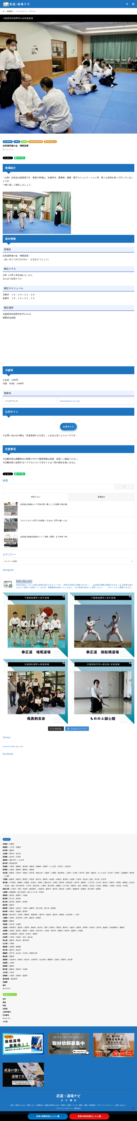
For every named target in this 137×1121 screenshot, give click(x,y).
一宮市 (76, 915)
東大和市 (51, 886)
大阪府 (16, 142)
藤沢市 (48, 889)
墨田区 (83, 882)
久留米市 (12, 960)
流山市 (85, 879)
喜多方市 (12, 860)
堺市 (46, 927)
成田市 (45, 879)
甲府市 (41, 892)
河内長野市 (8, 142)
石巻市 (18, 857)
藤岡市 (25, 870)
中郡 (19, 889)
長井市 (11, 854)
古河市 (60, 866)
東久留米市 (20, 886)
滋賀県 (5, 921)
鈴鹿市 (38, 918)
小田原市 (41, 889)
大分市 (11, 972)
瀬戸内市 (26, 940)
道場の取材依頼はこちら (88, 1116)
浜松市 (18, 908)
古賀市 (56, 960)
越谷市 (93, 873)
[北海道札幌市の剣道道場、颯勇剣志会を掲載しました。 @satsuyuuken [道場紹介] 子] (35, 691)
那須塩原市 (13, 863)
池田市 (78, 927)
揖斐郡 (18, 911)
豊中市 (65, 927)
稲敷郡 (38, 866)
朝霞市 (11, 873)
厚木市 (55, 889)
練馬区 (125, 882)
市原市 (31, 879)
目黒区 (26, 882)
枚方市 (40, 927)
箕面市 (20, 927)
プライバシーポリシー (64, 1108)
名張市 (11, 918)
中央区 (125, 886)
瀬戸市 (41, 915)
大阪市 (72, 927)
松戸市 (103, 879)
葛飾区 (58, 886)
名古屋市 (69, 915)
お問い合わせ (120, 1105)
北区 (79, 886)
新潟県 (5, 899)
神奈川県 (6, 889)
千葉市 (78, 879)
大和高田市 (13, 934)
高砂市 (25, 931)
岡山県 (5, 940)
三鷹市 (43, 886)
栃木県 (5, 863)
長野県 (5, 895)
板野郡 (18, 947)
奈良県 (5, 934)
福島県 (5, 860)
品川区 (132, 882)
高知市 (11, 956)
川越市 (46, 873)
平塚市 (25, 889)
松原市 (92, 927)
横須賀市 (32, 889)
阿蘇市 (11, 969)
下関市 (11, 943)
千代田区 (12, 882)
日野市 (40, 882)
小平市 (28, 886)
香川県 (5, 950)
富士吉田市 (22, 892)
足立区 (92, 886)
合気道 (24, 142)
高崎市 (18, 870)
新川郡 (11, 902)
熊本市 (18, 969)
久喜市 (75, 873)
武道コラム (31, 1105)
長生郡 (65, 879)
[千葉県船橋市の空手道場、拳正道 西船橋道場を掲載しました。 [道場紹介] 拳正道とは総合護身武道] (101, 625)
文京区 (98, 886)
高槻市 (122, 927)
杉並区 (33, 882)
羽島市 (11, 911)
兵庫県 (5, 931)
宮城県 (5, 857)
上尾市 (68, 873)
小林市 (11, 976)
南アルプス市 (32, 892)
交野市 (26, 927)
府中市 (76, 882)
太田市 (11, 870)
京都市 (18, 924)
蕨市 (87, 873)
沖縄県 (5, 982)
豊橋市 (26, 915)
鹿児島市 (14, 979)
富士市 (46, 908)
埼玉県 (5, 873)
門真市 (58, 927)
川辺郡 (80, 931)
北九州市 (42, 960)
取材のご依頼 (66, 1105)
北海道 (5, 844)
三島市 (25, 908)
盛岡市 (11, 850)
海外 (4, 985)
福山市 (30, 937)
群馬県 (5, 870)
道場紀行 (40, 1105)
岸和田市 (12, 927)
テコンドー (7, 1018)
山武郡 (72, 879)
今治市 (25, 953)
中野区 (118, 882)
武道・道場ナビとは (17, 1105)
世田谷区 (69, 882)
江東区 (55, 882)
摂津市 (85, 927)
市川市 (97, 879)
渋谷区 (7, 886)
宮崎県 (5, 976)
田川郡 (70, 960)
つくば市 (53, 866)
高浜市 (55, 915)
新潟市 (18, 899)
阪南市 (105, 927)
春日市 (26, 960)
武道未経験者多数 (35, 142)
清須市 (48, 915)
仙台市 (11, 857)
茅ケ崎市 (91, 889)
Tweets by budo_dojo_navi (13, 746)
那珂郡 (25, 866)
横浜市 (61, 889)
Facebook (71, 1100)
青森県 (5, 847)
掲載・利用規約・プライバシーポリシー (98, 1105)
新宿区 (85, 886)
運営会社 (77, 1108)
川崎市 (68, 889)
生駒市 (35, 934)
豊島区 (105, 886)
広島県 (5, 937)
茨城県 (5, 866)
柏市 (91, 879)
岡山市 (18, 940)
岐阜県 (5, 911)
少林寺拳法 (7, 1012)
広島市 (18, 937)
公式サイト (68, 426)
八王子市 (91, 882)
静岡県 (5, 908)
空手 (4, 999)
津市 (26, 918)
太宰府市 (34, 960)
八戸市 (11, 847)
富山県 (5, 902)
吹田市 (52, 927)
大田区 (112, 886)
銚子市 (38, 879)
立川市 (98, 882)
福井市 (11, 905)
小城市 (11, 963)
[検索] (127, 4)
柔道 (4, 1002)
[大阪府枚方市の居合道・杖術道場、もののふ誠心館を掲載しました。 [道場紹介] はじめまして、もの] (101, 691)
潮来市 (31, 866)
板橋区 (20, 882)
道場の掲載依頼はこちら (46, 1116)
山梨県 (5, 892)
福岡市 (63, 960)
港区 (12, 886)
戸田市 (117, 873)
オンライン (7, 988)
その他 (5, 1021)
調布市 (73, 886)
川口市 (110, 873)
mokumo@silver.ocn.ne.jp (70, 401)
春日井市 (12, 915)
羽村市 (111, 882)
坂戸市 (81, 873)
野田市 (25, 879)
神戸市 (53, 931)
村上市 (11, 899)
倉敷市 (11, 940)
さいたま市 (102, 873)
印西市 (58, 879)
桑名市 (31, 918)
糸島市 (20, 960)
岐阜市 (25, 911)
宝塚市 (11, 931)
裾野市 (31, 908)
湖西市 (11, 908)
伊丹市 (66, 931)
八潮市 (7, 876)
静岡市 (53, 908)
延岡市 (25, 976)
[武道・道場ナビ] (17, 4)
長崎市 (11, 966)
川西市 (31, 931)
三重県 (5, 918)
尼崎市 (60, 931)
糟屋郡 (50, 960)
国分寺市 (36, 886)
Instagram (62, 1100)
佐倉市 (52, 879)
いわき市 (21, 860)
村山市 (18, 854)
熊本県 (5, 969)
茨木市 (98, 927)
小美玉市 (67, 866)
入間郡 (53, 873)
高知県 (5, 956)
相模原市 (76, 889)
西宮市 (18, 931)
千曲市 (25, 895)
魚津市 (25, 902)
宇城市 (25, 969)
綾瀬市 (83, 889)
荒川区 (118, 886)
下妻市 (11, 866)
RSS (75, 1100)
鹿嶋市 (18, 866)
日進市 (20, 915)
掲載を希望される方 (52, 1105)
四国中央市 (33, 953)
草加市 (132, 873)
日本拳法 (6, 1015)
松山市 (18, 953)
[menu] (133, 4)
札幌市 (11, 844)
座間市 (98, 889)
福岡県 (5, 960)
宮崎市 (18, 976)
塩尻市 (11, 895)
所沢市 (31, 873)
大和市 (13, 889)
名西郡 (11, 947)
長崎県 (5, 966)
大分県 (5, 972)
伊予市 (11, 953)
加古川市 (39, 931)
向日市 (11, 924)
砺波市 (18, 902)
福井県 (5, 905)
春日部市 (61, 873)
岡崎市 (61, 915)
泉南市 (33, 927)
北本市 (18, 873)
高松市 (11, 950)
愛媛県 (5, 953)
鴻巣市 (25, 873)
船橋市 (11, 879)
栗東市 (11, 921)
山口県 (5, 943)
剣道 (4, 1005)
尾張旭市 (34, 915)
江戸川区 (66, 886)
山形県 (5, 854)
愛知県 (5, 915)
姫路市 (73, 931)
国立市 (105, 882)
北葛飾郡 (124, 873)
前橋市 (31, 870)
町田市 (61, 882)
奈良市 (28, 934)
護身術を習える (50, 142)
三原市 (11, 937)
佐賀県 (5, 963)
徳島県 (5, 947)
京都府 (5, 924)
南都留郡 (12, 892)
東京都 (5, 882)
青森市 (18, 847)
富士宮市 (39, 908)
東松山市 (39, 873)
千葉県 (5, 879)
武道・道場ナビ (68, 1095)
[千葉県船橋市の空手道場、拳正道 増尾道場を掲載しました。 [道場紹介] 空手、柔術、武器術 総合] (35, 625)
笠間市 (45, 866)
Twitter (66, 1100)
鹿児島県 (6, 979)
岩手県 (5, 850)
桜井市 (21, 934)
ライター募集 (77, 1105)
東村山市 (47, 882)
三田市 (46, 931)
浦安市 (18, 879)
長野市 (18, 895)
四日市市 (19, 918)
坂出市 (18, 950)
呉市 (24, 937)
